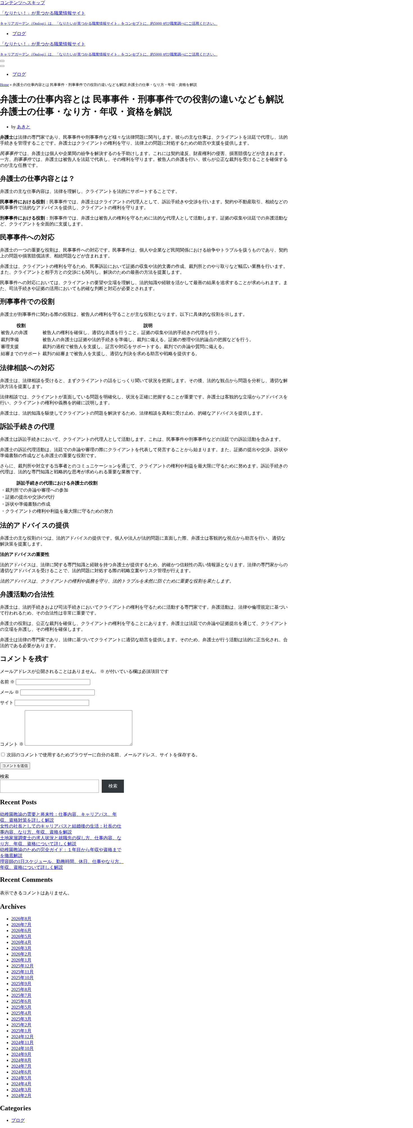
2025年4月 (21, 1013)
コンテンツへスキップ (22, 2)
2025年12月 (22, 965)
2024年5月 (21, 1078)
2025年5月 (21, 1007)
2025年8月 (21, 989)
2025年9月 (21, 983)
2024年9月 (21, 1054)
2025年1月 (21, 1030)
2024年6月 (21, 1072)
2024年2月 (21, 1095)
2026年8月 (21, 918)
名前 (7, 681)
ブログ (19, 33)
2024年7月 (21, 1066)
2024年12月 (22, 1036)
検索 (4, 776)
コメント (12, 744)
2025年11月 (22, 971)
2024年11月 (22, 1042)
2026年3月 (21, 948)
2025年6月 (21, 1001)
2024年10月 (22, 1048)
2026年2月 (21, 954)
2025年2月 (21, 1024)
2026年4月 (21, 942)
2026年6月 (21, 930)
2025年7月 (21, 995)
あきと (23, 126)
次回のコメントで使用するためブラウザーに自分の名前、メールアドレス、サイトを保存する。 (103, 754)
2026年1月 (21, 960)
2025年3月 (21, 1019)
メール (9, 692)
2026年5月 (21, 936)
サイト (6, 702)
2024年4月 (21, 1083)
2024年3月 (21, 1089)
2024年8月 (21, 1060)
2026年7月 (21, 924)
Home (4, 85)
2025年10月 (22, 977)
